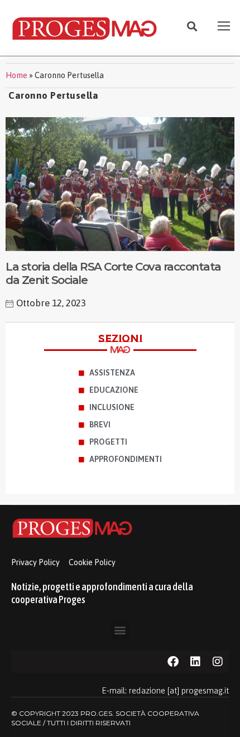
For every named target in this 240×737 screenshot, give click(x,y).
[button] (192, 26)
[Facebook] (173, 662)
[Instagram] (218, 662)
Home (16, 75)
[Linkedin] (195, 662)
